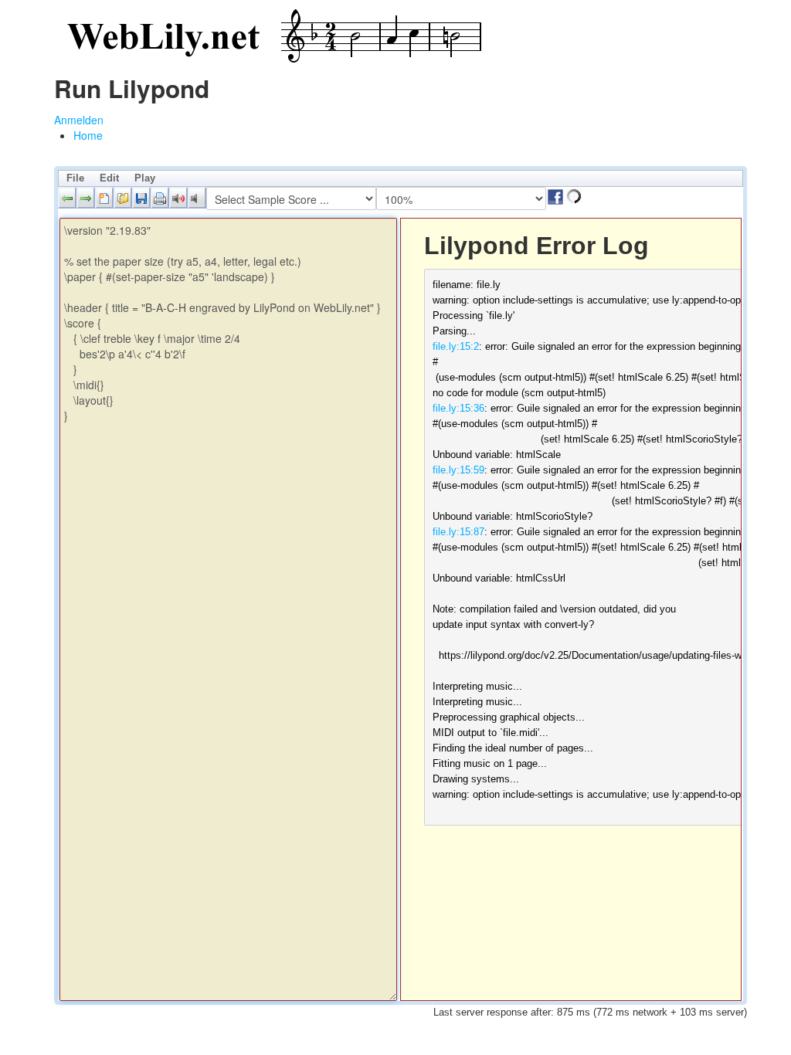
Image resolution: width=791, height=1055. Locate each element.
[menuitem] (88, 135)
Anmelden (79, 119)
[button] (67, 198)
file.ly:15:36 (458, 408)
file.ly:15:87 (458, 532)
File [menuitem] (75, 178)
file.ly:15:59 (458, 470)
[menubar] (400, 178)
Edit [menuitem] (109, 178)
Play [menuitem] (144, 178)
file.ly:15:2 (456, 346)
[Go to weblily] (270, 37)
